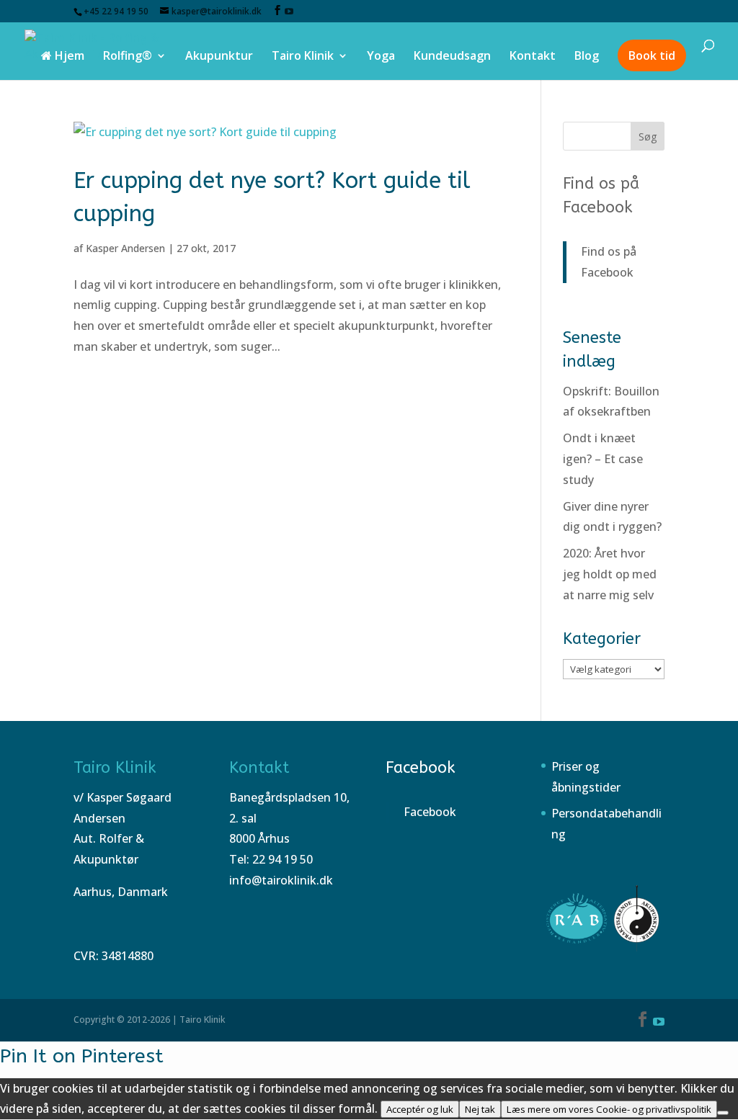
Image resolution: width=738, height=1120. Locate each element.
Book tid (651, 55)
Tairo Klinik (303, 56)
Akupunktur (219, 56)
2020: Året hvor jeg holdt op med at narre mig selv (610, 574)
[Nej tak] (723, 1113)
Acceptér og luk (419, 1109)
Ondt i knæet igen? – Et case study (603, 459)
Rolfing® (127, 56)
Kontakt (533, 56)
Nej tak (480, 1109)
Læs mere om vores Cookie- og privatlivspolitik (609, 1109)
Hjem (68, 56)
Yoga (381, 56)
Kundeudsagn (452, 56)
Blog (586, 56)
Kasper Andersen (125, 248)
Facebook (420, 767)
